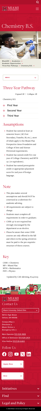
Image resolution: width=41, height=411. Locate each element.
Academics (16, 61)
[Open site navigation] (37, 8)
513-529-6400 (19, 341)
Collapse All (32, 94)
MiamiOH (5, 61)
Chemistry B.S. (26, 66)
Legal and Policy (13, 403)
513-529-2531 (24, 338)
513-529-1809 (20, 334)
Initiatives (9, 388)
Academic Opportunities (11, 63)
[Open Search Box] (37, 2)
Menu (7, 77)
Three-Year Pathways (10, 66)
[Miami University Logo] (10, 9)
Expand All (19, 94)
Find (5, 395)
